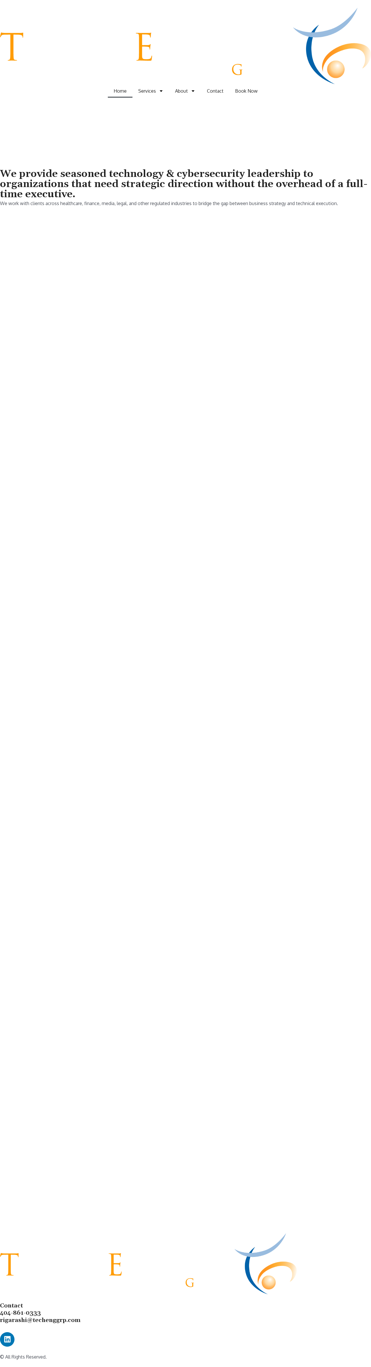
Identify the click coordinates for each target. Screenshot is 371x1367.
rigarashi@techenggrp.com (40, 1320)
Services (147, 91)
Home (120, 91)
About (181, 91)
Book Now (246, 91)
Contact (215, 91)
